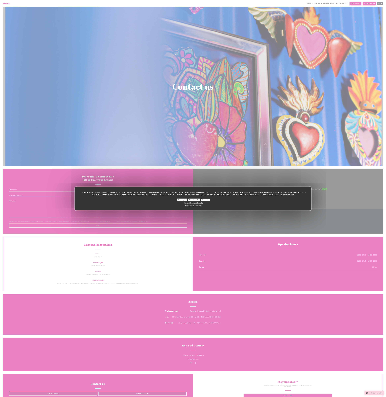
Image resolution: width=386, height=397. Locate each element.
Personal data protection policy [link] (193, 203)
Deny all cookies (194, 200)
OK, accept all (182, 200)
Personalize (205, 200)
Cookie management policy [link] (193, 205)
